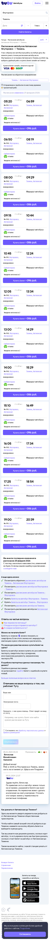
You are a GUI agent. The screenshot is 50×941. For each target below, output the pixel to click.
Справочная (6, 865)
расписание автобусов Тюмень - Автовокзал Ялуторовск (25, 581)
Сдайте (20, 671)
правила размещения (11, 732)
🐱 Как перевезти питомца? (14, 623)
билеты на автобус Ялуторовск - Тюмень (29, 598)
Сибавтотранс (9, 116)
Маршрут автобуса (34, 116)
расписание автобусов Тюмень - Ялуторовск (25, 593)
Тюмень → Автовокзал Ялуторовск (25, 80)
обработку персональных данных (31, 730)
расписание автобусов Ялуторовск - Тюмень (26, 587)
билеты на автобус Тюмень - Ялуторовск (29, 602)
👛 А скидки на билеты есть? (14, 628)
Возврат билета (7, 862)
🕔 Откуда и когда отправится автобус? (19, 625)
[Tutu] (7, 3)
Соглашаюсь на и (24, 731)
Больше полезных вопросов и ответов (18, 678)
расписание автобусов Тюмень (30, 605)
